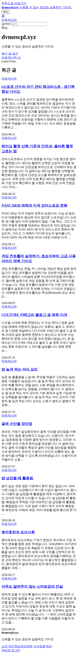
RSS (49, 646)
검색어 (6, 23)
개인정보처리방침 (20, 646)
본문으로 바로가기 (14, 3)
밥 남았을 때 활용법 (18, 478)
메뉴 (5, 11)
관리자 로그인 (11, 650)
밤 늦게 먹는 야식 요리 (20, 369)
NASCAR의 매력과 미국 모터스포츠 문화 (34, 205)
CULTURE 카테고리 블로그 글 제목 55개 (34, 315)
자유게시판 (9, 19)
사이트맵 (39, 646)
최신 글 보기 (10, 53)
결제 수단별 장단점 (17, 424)
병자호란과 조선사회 (18, 532)
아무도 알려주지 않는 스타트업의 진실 (32, 586)
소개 (5, 646)
